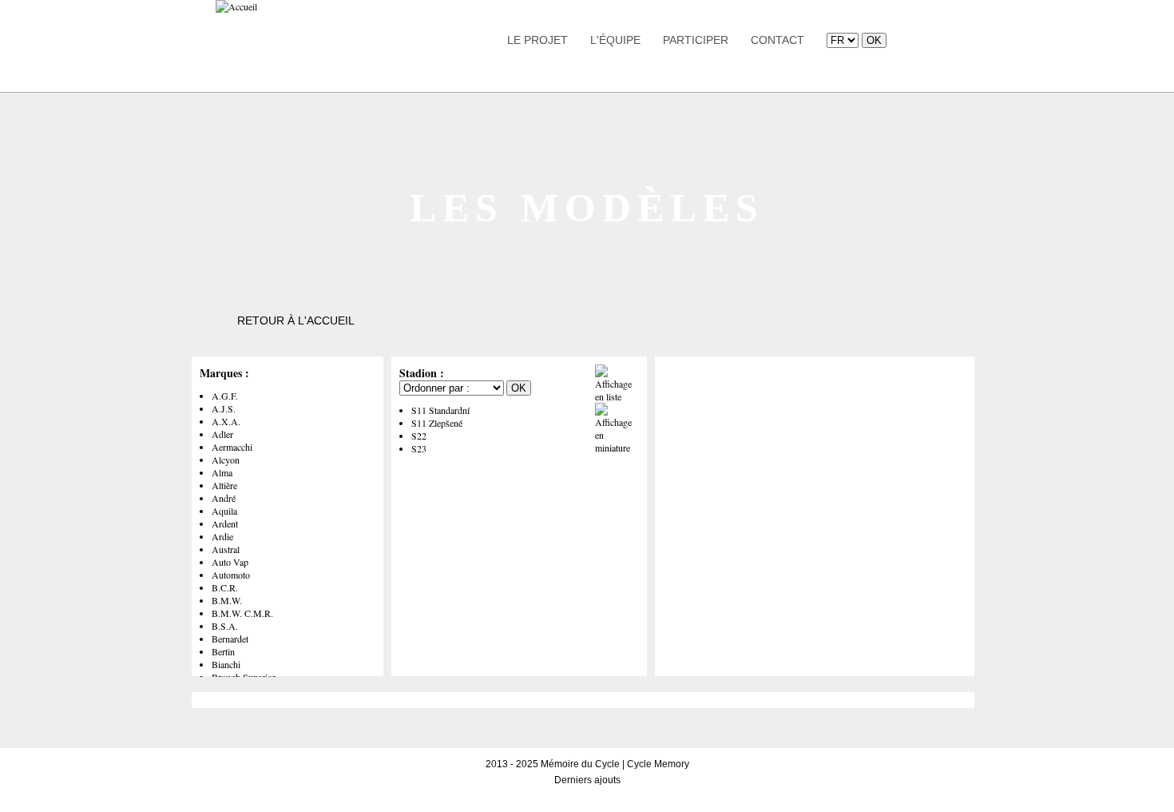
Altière (224, 485)
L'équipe (615, 40)
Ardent (225, 523)
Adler (222, 434)
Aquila (224, 510)
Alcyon (226, 459)
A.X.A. (226, 421)
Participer (695, 40)
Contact (777, 40)
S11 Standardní (440, 410)
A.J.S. (224, 408)
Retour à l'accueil (296, 320)
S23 (418, 448)
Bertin (223, 651)
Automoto (231, 574)
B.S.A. (225, 625)
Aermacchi (232, 446)
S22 (418, 435)
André (224, 498)
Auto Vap (230, 561)
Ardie (222, 536)
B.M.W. (227, 600)
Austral (226, 549)
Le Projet (537, 40)
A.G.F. (225, 395)
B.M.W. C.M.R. (242, 613)
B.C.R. (225, 587)
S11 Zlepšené (436, 422)
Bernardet (230, 638)
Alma (222, 472)
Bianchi (226, 664)
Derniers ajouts (587, 780)
